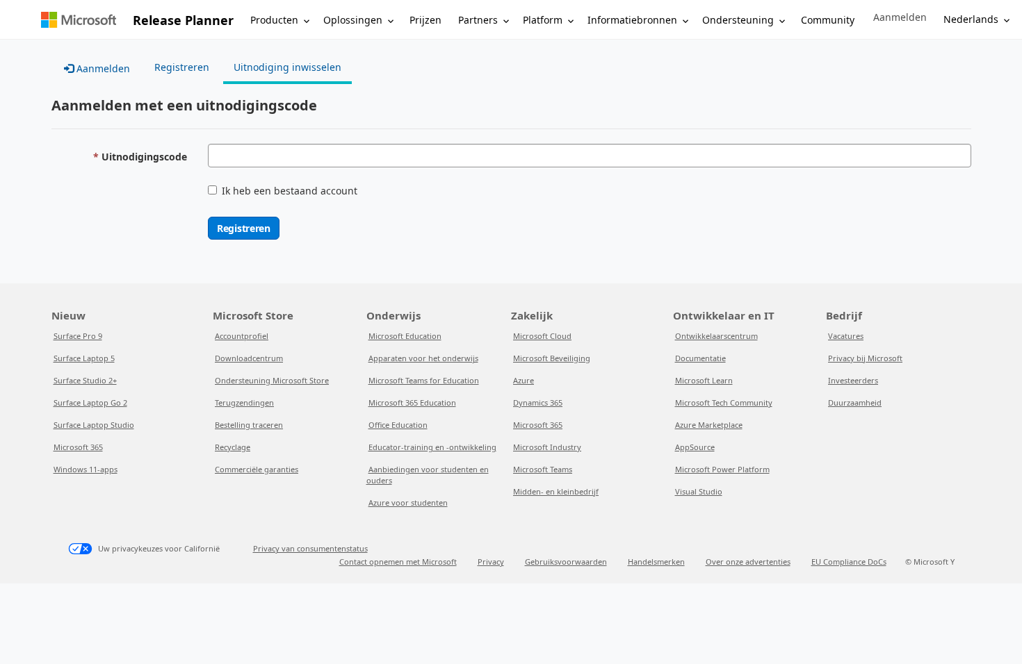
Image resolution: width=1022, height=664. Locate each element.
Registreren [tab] (181, 67)
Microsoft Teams (542, 469)
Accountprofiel (241, 336)
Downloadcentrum (249, 358)
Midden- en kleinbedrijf (556, 491)
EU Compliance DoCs (848, 561)
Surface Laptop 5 (84, 358)
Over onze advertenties (748, 561)
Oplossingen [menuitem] (352, 19)
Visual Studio (698, 491)
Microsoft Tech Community (723, 402)
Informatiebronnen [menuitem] (632, 19)
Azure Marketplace (709, 425)
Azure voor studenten (408, 502)
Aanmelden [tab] (102, 68)
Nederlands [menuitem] (970, 19)
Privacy (491, 561)
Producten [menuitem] (274, 19)
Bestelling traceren (249, 425)
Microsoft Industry (547, 447)
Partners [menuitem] (478, 19)
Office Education (398, 425)
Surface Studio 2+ (85, 380)
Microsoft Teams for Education (423, 380)
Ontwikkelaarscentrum (716, 336)
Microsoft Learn (704, 380)
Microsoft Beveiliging (551, 358)
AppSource (695, 447)
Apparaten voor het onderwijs (423, 358)
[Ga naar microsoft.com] (78, 20)
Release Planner (183, 20)
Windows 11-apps (85, 469)
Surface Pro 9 (78, 336)
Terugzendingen (244, 402)
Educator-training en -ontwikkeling (432, 447)
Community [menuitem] (827, 19)
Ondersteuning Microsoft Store (272, 380)
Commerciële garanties (256, 469)
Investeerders (853, 380)
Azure (523, 380)
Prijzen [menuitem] (425, 19)
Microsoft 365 (78, 447)
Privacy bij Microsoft (865, 358)
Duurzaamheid (855, 402)
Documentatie (700, 358)
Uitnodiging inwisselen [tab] (287, 67)
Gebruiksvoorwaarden (566, 561)
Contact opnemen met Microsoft (398, 561)
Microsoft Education (404, 336)
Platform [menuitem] (542, 19)
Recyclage (232, 447)
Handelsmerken (656, 561)
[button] (900, 17)
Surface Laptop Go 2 (90, 402)
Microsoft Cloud (542, 336)
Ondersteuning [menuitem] (738, 19)
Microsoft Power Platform (722, 469)
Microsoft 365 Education (412, 402)
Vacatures (845, 336)
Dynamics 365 (537, 402)
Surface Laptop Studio (94, 425)
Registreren (243, 228)
